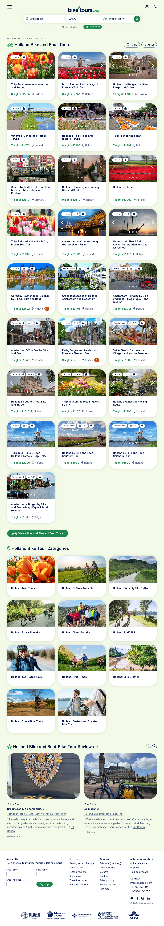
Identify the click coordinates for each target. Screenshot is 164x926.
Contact (104, 876)
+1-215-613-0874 (140, 887)
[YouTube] (132, 898)
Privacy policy (107, 880)
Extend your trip (78, 872)
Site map (105, 889)
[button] (10, 7)
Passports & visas (79, 884)
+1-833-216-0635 (140, 891)
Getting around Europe (82, 863)
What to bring (77, 867)
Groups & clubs (108, 867)
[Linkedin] (148, 898)
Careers (104, 872)
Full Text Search (72, 27)
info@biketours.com (141, 882)
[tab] (27, 75)
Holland (39, 38)
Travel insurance (78, 880)
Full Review (139, 827)
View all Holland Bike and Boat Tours (40, 533)
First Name (12, 869)
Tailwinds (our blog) (110, 863)
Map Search (94, 26)
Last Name (42, 869)
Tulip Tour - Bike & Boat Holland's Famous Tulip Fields (36, 813)
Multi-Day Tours (14, 38)
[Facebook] (137, 898)
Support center (108, 884)
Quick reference (138, 863)
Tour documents (139, 872)
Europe (28, 38)
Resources (75, 876)
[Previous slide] (148, 746)
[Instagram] (142, 898)
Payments (135, 867)
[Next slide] (154, 746)
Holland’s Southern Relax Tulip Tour (103, 813)
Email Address (13, 879)
